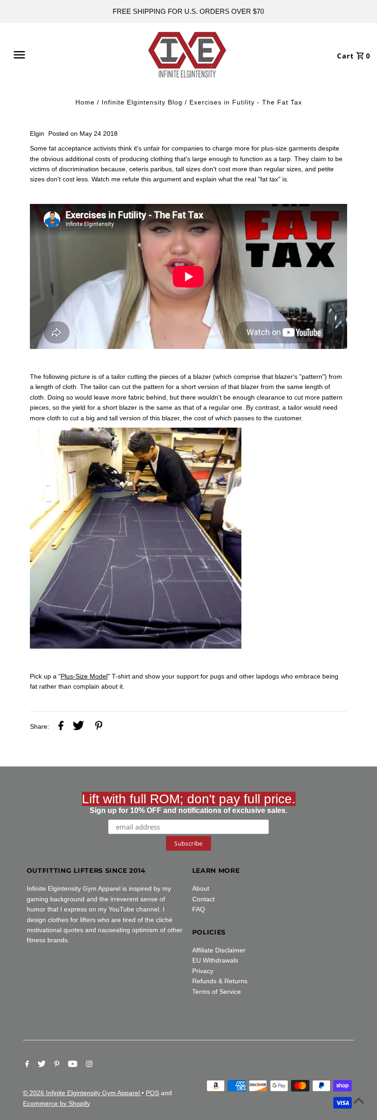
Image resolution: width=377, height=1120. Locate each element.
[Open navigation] (43, 54)
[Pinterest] (55, 1065)
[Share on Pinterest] (99, 727)
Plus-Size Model (84, 676)
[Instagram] (88, 1065)
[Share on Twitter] (78, 727)
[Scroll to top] (358, 1101)
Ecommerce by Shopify (56, 1103)
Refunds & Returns (219, 981)
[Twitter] (40, 1065)
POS (152, 1093)
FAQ (198, 909)
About (200, 888)
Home (85, 102)
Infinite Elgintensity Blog (142, 102)
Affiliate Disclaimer (219, 950)
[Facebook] (26, 1065)
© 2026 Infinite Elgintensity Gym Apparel (82, 1093)
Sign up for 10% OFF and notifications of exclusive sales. (189, 803)
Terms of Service (216, 991)
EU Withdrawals (215, 960)
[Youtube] (71, 1065)
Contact (203, 899)
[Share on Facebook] (60, 727)
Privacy (202, 971)
